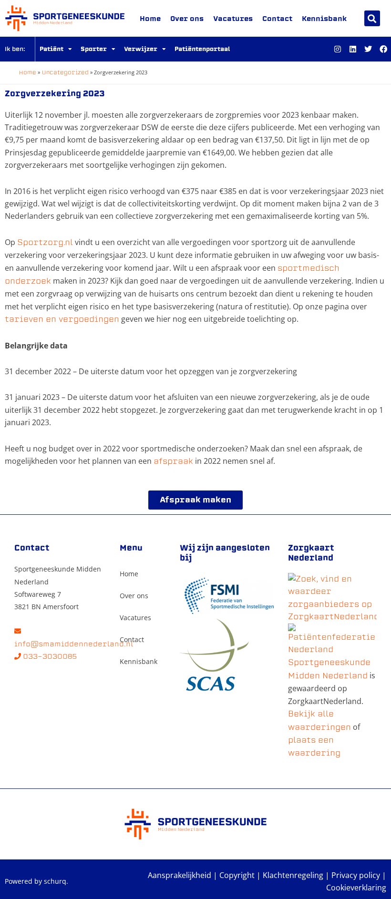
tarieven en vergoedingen (62, 319)
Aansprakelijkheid (179, 875)
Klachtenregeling (293, 875)
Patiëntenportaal (202, 49)
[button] (372, 18)
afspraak (173, 461)
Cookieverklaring (356, 887)
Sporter (94, 49)
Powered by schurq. (36, 881)
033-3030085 (49, 656)
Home (150, 18)
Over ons (187, 18)
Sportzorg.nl (45, 242)
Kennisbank (324, 18)
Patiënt (51, 49)
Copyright (237, 875)
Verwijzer (140, 49)
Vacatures (233, 18)
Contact (277, 18)
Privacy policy (355, 875)
